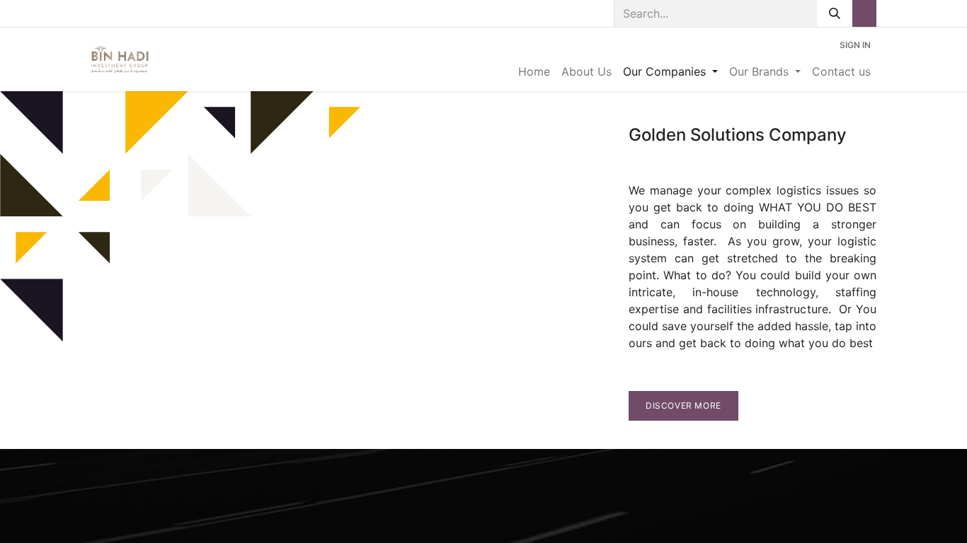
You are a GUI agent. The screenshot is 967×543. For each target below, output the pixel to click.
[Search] (834, 13)
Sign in (855, 45)
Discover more (683, 405)
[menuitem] (534, 71)
